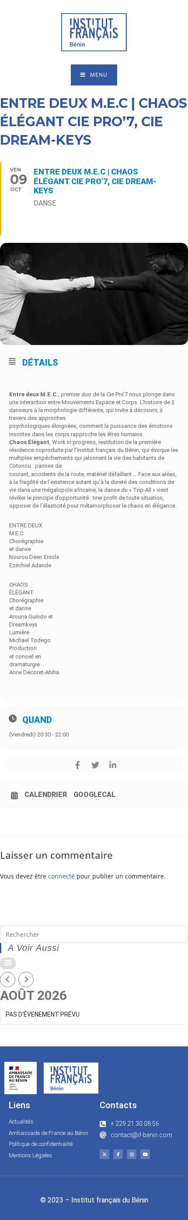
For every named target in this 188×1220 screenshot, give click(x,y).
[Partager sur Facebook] (77, 765)
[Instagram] (131, 1154)
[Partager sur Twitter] (95, 765)
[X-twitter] (104, 1154)
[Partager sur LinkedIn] (112, 765)
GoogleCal (94, 795)
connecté (61, 876)
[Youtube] (145, 1154)
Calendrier (45, 795)
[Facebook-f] (118, 1154)
